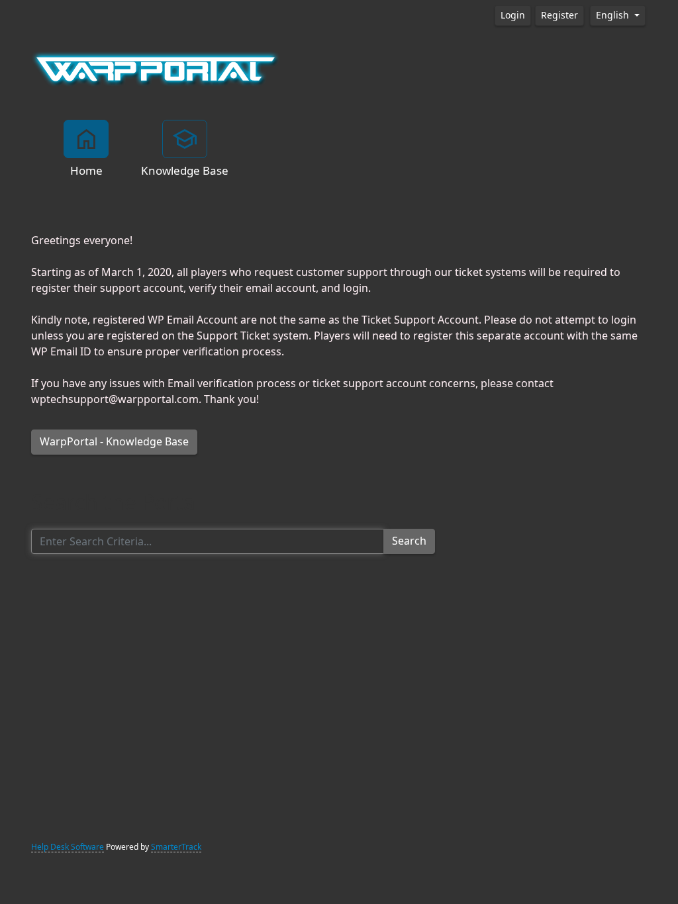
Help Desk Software (67, 847)
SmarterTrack (176, 847)
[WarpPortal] (155, 68)
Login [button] (513, 15)
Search (409, 541)
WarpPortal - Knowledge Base (114, 441)
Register (559, 15)
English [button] (614, 15)
